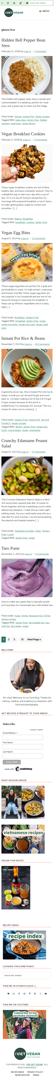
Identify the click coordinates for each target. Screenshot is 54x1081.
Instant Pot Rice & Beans (23, 338)
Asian (38, 530)
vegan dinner (28, 123)
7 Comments (40, 139)
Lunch (10, 534)
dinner (19, 426)
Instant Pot (28, 116)
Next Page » (34, 640)
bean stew (21, 120)
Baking (18, 218)
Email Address (10, 733)
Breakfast (28, 218)
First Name (8, 742)
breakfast (20, 222)
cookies (30, 222)
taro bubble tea (36, 622)
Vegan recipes (42, 116)
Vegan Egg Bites (15, 232)
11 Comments (38, 451)
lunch (4, 430)
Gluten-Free (32, 317)
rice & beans (14, 430)
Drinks (24, 615)
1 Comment (40, 51)
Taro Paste (10, 548)
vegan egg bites (9, 324)
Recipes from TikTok (39, 615)
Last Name (8, 752)
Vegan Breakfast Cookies (23, 133)
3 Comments (38, 238)
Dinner (18, 116)
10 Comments (42, 344)
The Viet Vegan (34, 1064)
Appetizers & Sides (24, 530)
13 (23, 639)
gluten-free (33, 120)
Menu (46, 11)
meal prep (16, 123)
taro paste (16, 626)
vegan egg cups (27, 324)
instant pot (41, 426)
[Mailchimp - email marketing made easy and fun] (18, 767)
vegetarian (34, 430)
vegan (42, 321)
